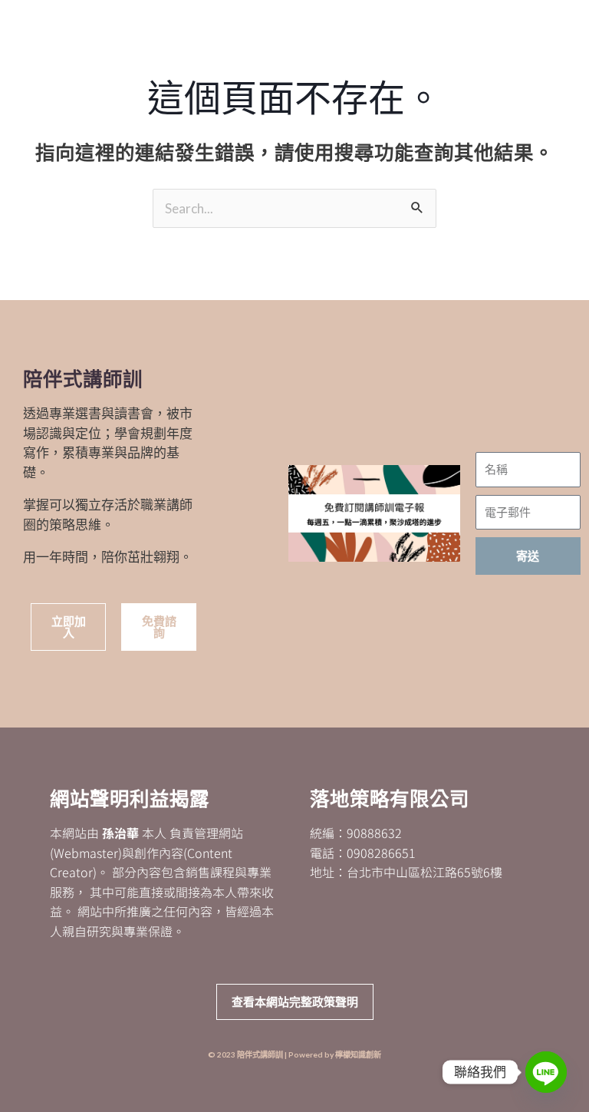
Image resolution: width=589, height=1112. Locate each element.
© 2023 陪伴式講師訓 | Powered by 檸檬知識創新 (294, 1054)
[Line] (546, 1072)
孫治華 (120, 832)
